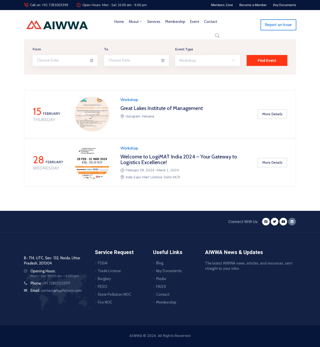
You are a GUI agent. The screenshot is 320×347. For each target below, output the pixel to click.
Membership (175, 21)
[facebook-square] (266, 221)
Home (119, 21)
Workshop (129, 99)
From (37, 49)
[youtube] (283, 221)
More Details (272, 114)
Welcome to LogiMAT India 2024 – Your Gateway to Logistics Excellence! (178, 159)
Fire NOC (105, 302)
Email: (56, 290)
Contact (210, 21)
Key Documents (169, 271)
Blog (159, 263)
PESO (102, 286)
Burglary (104, 279)
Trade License (109, 271)
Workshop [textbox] (187, 60)
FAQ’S (161, 286)
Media (161, 279)
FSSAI (103, 263)
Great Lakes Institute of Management (161, 108)
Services (153, 21)
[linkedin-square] (292, 221)
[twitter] (274, 221)
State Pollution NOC (114, 294)
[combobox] (207, 60)
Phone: (50, 283)
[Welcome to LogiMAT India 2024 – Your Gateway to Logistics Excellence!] (92, 162)
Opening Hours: (43, 271)
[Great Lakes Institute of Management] (92, 114)
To (106, 49)
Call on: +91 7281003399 (49, 5)
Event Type (184, 49)
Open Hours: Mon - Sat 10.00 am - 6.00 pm (115, 5)
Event (194, 21)
